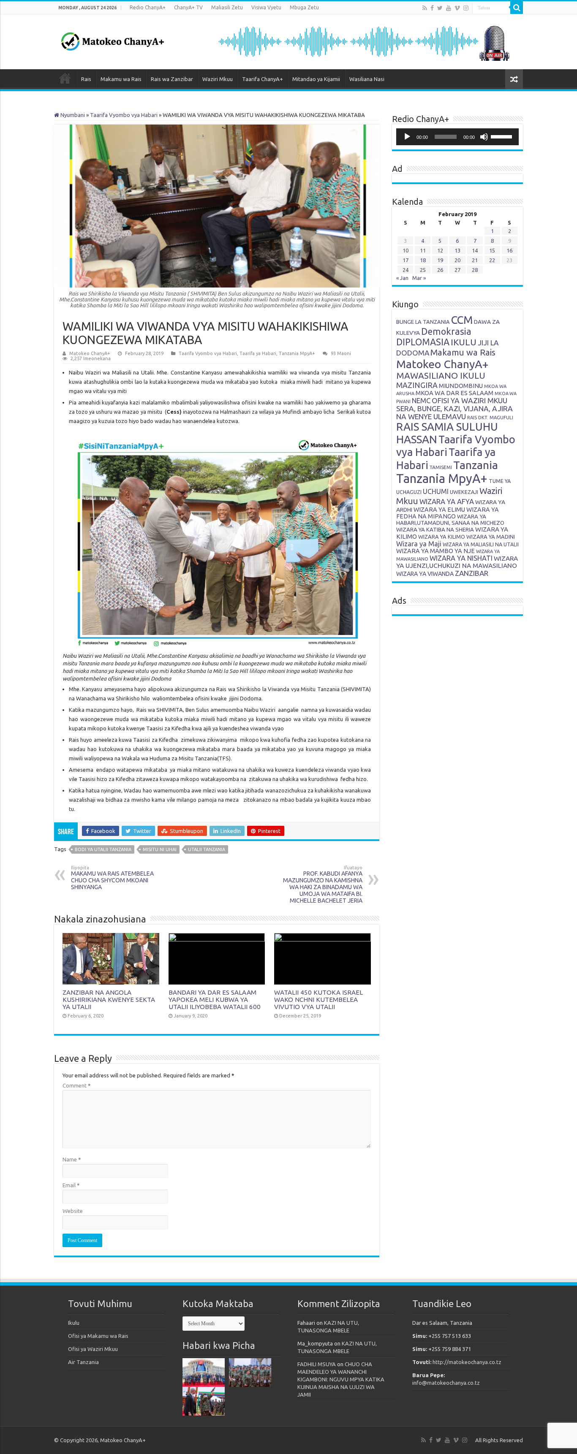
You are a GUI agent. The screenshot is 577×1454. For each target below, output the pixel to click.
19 (440, 260)
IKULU (463, 342)
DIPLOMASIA (422, 342)
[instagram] (466, 8)
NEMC (421, 400)
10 (405, 250)
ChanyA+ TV (188, 7)
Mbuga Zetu (304, 7)
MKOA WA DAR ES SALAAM (454, 392)
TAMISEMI (441, 467)
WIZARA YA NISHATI (461, 558)
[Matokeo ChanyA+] (112, 39)
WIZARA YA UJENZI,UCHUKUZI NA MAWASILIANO (457, 562)
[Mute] (484, 137)
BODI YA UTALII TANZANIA (103, 849)
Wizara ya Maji (418, 544)
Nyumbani (72, 115)
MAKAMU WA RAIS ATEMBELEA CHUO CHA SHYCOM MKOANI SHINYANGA (112, 877)
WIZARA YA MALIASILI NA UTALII (481, 544)
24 (405, 270)
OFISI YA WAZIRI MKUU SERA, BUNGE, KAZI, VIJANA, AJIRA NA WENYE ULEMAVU (454, 408)
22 (492, 260)
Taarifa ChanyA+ (262, 79)
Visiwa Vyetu (266, 7)
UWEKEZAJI (464, 492)
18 (423, 260)
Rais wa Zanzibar (172, 79)
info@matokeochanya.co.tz (446, 1383)
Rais (86, 79)
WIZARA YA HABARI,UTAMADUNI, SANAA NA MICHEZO (450, 519)
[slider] (502, 136)
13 (457, 250)
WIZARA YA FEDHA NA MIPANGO (447, 513)
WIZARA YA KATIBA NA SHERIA (435, 529)
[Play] (407, 137)
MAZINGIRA (417, 385)
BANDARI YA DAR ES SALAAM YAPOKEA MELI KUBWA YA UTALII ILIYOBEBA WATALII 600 (215, 999)
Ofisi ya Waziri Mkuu (93, 1349)
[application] (457, 136)
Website (73, 1211)
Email (71, 1185)
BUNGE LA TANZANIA (423, 322)
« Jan (402, 278)
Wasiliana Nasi (366, 79)
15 (492, 250)
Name (72, 1159)
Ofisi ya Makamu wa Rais (98, 1336)
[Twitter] (440, 8)
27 (457, 270)
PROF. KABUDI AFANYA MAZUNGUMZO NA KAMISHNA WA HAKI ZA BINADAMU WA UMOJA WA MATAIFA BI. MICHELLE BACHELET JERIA (322, 884)
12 (440, 250)
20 (457, 260)
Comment (77, 1085)
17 (405, 260)
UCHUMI (436, 491)
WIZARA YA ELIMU (439, 509)
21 (475, 260)
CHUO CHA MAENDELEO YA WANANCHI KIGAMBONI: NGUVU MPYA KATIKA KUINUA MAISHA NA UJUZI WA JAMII (340, 1379)
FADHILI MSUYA (316, 1364)
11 (423, 250)
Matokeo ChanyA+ (89, 353)
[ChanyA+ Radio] (363, 41)
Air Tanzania (83, 1362)
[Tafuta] (516, 7)
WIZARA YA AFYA (446, 501)
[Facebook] (432, 8)
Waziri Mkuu (217, 79)
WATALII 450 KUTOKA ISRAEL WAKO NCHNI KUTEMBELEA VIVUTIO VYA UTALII (318, 999)
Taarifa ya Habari (258, 353)
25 (423, 270)
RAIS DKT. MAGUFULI (490, 417)
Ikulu (73, 1323)
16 (509, 250)
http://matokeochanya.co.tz (467, 1362)
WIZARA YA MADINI (490, 537)
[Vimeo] (457, 8)
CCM (462, 320)
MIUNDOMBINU (461, 385)
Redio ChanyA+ (148, 7)
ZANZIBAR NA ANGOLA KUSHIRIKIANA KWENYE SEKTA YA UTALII (109, 999)
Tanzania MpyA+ (297, 353)
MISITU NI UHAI (160, 849)
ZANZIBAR (471, 573)
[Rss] (425, 8)
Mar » (419, 278)
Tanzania (475, 464)
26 (440, 270)
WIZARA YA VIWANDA (425, 573)
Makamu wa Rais (121, 79)
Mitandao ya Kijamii (316, 79)
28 (475, 270)
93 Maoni (341, 353)
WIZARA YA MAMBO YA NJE (435, 551)
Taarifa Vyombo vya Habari (124, 115)
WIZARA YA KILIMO (441, 537)
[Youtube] (448, 8)
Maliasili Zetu (227, 7)
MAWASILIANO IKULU (440, 375)
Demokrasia (446, 331)
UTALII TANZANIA (206, 849)
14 (475, 250)
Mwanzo (65, 78)
